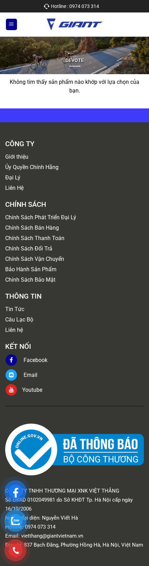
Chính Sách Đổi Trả (28, 248)
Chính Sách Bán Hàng (32, 227)
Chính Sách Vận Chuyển (34, 259)
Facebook (34, 360)
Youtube (32, 390)
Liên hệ (14, 330)
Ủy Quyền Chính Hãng (32, 167)
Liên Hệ (14, 188)
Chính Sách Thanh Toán (34, 238)
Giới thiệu (16, 156)
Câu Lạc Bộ (19, 319)
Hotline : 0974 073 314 (75, 6)
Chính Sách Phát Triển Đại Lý (40, 217)
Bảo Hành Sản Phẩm (30, 269)
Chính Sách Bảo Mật (30, 279)
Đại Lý (12, 177)
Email (29, 375)
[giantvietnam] (74, 24)
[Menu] (11, 24)
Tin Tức (14, 309)
